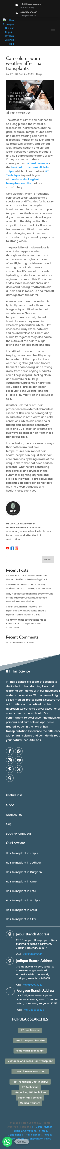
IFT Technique (30, 1087)
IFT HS (13, 74)
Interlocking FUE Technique (30, 1092)
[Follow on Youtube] (19, 760)
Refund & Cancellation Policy (33, 1138)
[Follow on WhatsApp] (19, 751)
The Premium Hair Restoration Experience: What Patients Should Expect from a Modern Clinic (26, 610)
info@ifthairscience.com (30, 4)
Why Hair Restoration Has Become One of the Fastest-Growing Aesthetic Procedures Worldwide (29, 597)
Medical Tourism (30, 1103)
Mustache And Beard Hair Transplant (30, 1061)
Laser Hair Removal (30, 1097)
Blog (39, 74)
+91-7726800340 (28, 12)
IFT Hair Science (37, 163)
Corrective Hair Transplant (30, 1071)
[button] (7, 1142)
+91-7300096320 (34, 1009)
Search (48, 559)
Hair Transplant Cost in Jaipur (30, 1081)
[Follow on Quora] (10, 778)
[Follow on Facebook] (10, 751)
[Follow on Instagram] (10, 760)
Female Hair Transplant (30, 1050)
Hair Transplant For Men (30, 1040)
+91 (32, 954)
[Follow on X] (19, 769)
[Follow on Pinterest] (10, 769)
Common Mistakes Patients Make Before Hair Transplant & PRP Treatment (26, 623)
